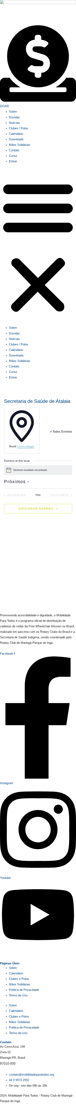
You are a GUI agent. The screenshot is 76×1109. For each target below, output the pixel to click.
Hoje (38, 494)
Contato (14, 150)
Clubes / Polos (18, 128)
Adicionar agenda (36, 508)
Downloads (16, 139)
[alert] (38, 470)
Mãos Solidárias (19, 144)
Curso (13, 155)
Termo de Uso (18, 995)
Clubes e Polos (19, 978)
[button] (38, 247)
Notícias (14, 122)
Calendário (16, 133)
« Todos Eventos (61, 431)
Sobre (13, 111)
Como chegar (25, 446)
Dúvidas (14, 117)
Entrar (13, 161)
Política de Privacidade (24, 989)
